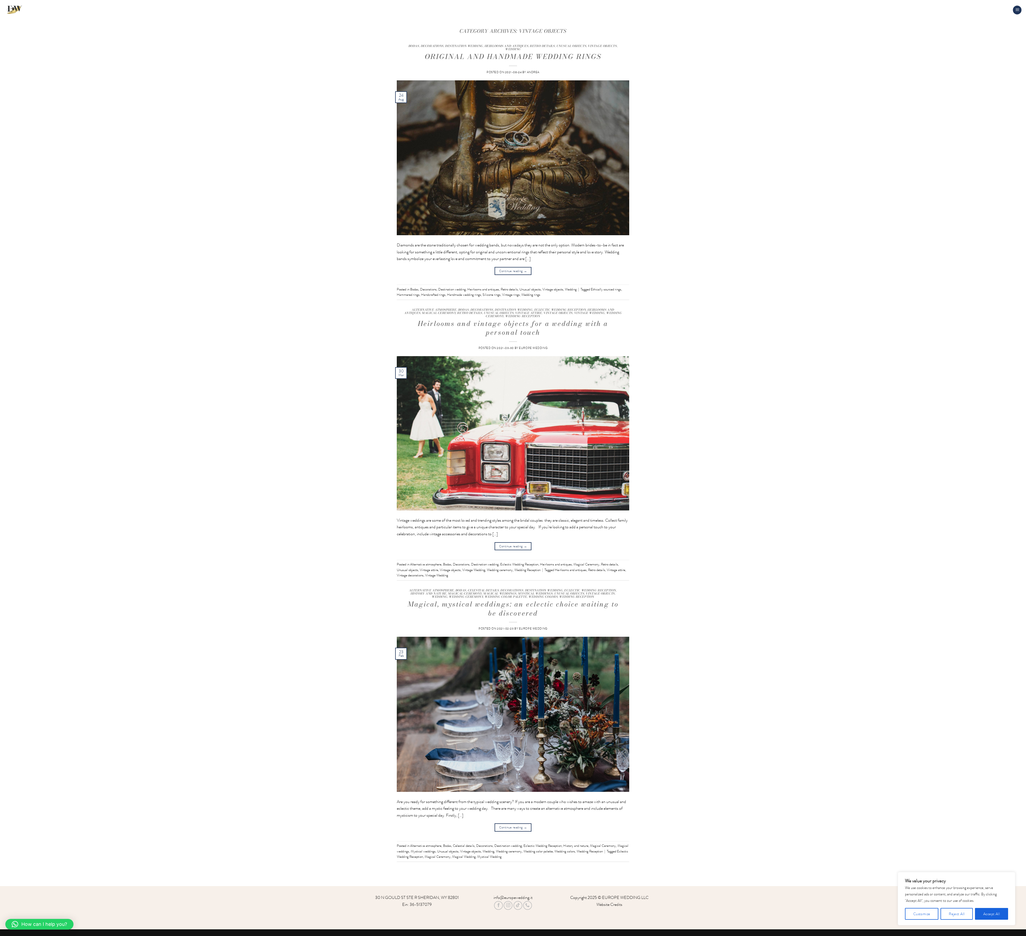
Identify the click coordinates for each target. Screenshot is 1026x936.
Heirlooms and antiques (506, 46)
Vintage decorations (410, 575)
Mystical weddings (535, 593)
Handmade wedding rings (464, 294)
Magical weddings (499, 593)
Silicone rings (491, 294)
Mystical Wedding (489, 856)
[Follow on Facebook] (498, 905)
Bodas (414, 46)
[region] (956, 898)
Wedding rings (530, 294)
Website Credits (609, 904)
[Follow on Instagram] (508, 905)
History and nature (428, 593)
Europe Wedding (533, 348)
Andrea (533, 72)
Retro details (542, 46)
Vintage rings (511, 294)
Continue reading (513, 271)
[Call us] (527, 905)
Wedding (513, 49)
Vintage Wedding (589, 312)
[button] (39, 924)
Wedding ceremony (500, 570)
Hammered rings (408, 294)
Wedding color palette (506, 596)
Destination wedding (464, 46)
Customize (921, 914)
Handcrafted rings (433, 294)
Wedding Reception (522, 316)
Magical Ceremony (439, 312)
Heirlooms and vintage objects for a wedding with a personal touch (513, 327)
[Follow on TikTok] (518, 905)
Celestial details (483, 590)
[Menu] (1017, 10)
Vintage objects (602, 46)
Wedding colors (543, 596)
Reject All (957, 914)
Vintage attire (528, 312)
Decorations (432, 46)
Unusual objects (571, 46)
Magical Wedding (464, 856)
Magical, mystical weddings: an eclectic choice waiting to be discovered (513, 608)
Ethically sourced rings (606, 289)
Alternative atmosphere (434, 309)
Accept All (991, 914)
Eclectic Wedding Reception (560, 309)
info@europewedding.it (513, 897)
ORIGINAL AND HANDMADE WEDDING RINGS (513, 56)
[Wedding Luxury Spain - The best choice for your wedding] (42, 10)
